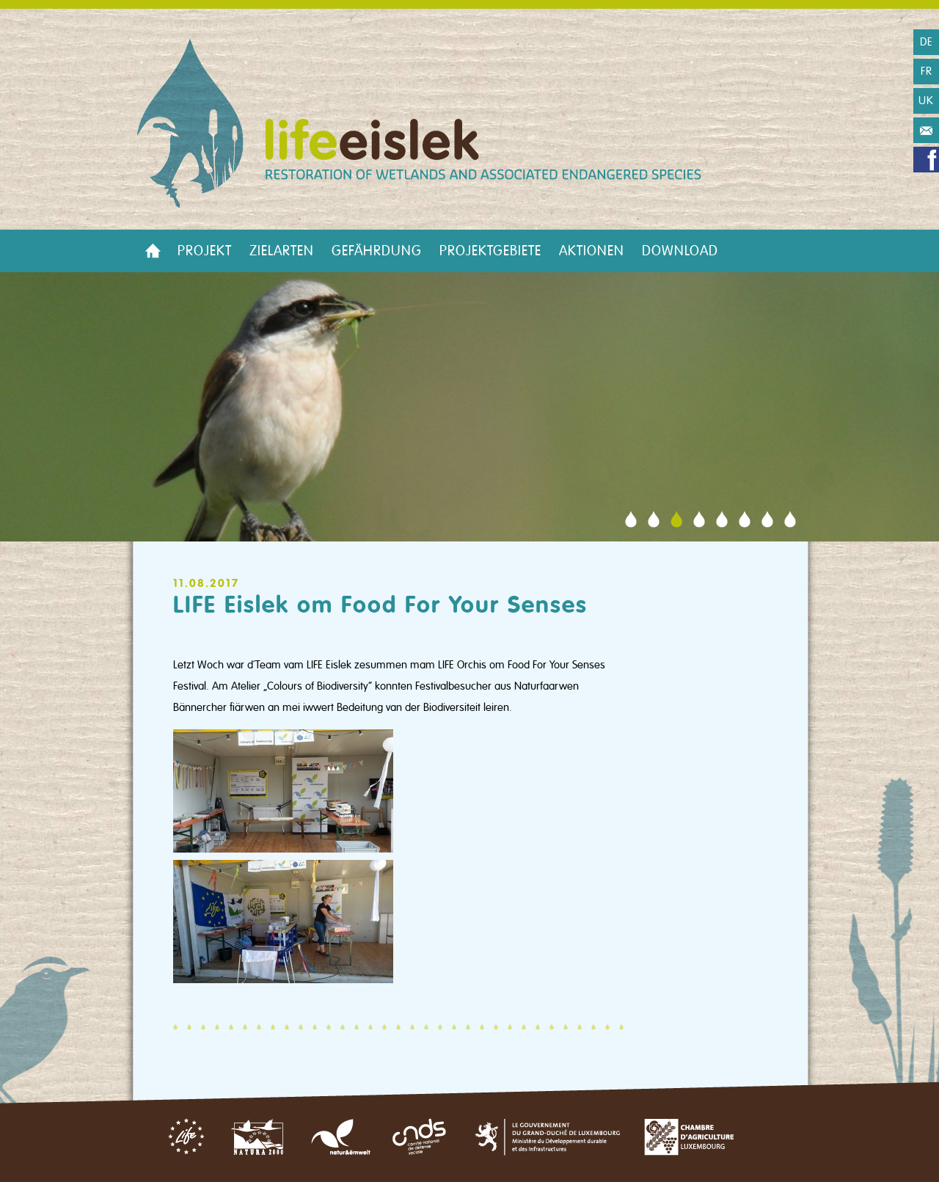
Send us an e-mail (926, 130)
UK (926, 100)
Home (152, 251)
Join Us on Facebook (926, 159)
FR (926, 71)
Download (680, 251)
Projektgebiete (490, 251)
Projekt (205, 251)
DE (926, 41)
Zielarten (281, 251)
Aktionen (591, 251)
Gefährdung (377, 251)
